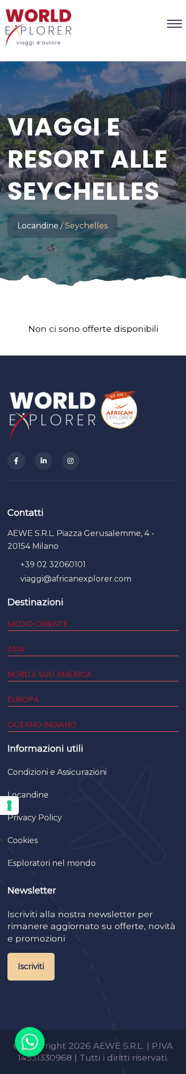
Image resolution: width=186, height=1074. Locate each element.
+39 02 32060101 (53, 564)
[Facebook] (16, 461)
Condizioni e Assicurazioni (57, 772)
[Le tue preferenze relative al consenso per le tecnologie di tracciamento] (9, 805)
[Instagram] (71, 461)
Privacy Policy (34, 817)
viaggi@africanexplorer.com (75, 578)
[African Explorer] (119, 415)
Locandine (38, 225)
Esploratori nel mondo (51, 863)
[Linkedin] (44, 461)
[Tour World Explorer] (38, 23)
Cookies (22, 840)
